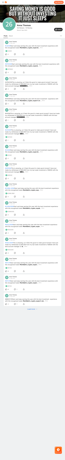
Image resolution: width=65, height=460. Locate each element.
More (41, 47)
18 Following (28, 28)
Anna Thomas (13, 41)
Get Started (59, 2)
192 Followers (20, 28)
